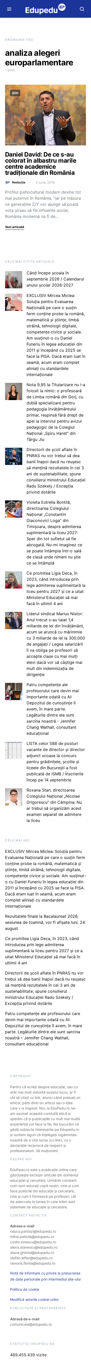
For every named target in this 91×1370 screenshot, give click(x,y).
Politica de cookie (24, 1289)
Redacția (18, 182)
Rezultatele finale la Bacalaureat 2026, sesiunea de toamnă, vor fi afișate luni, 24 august (45, 922)
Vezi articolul (14, 227)
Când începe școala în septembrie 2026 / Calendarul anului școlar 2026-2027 (55, 279)
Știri (15, 93)
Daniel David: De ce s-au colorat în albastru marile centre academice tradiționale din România (40, 163)
